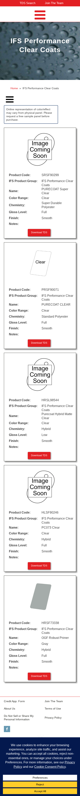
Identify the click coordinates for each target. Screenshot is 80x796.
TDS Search (27, 3)
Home (14, 88)
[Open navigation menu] (40, 15)
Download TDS (39, 232)
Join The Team (54, 3)
